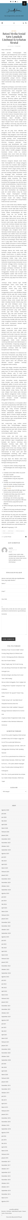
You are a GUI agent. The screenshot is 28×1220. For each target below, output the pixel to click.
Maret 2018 (5, 1150)
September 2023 (6, 933)
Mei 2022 (4, 987)
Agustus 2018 (5, 1132)
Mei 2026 (4, 821)
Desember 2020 (6, 1049)
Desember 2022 (6, 966)
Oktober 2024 (5, 886)
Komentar (4, 614)
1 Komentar (17, 46)
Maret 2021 (5, 1038)
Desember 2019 (6, 1085)
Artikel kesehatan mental (8, 533)
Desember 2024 (6, 879)
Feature (24, 1211)
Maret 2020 (5, 1074)
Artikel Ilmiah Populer (17, 1211)
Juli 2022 (4, 980)
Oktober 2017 (5, 1169)
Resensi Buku (8, 1213)
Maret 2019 (5, 1107)
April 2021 (4, 1034)
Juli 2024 (4, 897)
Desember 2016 (6, 1176)
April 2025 (4, 864)
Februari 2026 (5, 831)
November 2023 (6, 926)
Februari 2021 (5, 1042)
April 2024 (4, 908)
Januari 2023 (5, 962)
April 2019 (4, 1103)
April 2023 (4, 951)
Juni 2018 (4, 1140)
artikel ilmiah (10, 531)
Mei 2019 (4, 1100)
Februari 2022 (5, 998)
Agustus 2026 (5, 810)
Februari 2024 (5, 915)
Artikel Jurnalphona (20, 531)
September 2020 (6, 1060)
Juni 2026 (4, 817)
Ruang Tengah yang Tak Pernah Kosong (12, 664)
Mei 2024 (4, 904)
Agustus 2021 (5, 1020)
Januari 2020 (5, 1082)
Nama (4, 583)
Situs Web (4, 599)
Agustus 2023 (5, 937)
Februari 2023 (5, 958)
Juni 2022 (4, 984)
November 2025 (6, 842)
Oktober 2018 (5, 1125)
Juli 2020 (4, 1063)
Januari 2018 (5, 1158)
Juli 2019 (4, 1096)
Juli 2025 (4, 857)
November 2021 (6, 1009)
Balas (10, 551)
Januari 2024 (5, 918)
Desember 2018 (6, 1118)
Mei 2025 (4, 860)
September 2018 (6, 1129)
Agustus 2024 (5, 893)
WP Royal (19, 1217)
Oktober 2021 (5, 1013)
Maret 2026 (5, 828)
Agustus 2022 (5, 976)
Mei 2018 (4, 1143)
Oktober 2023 (5, 929)
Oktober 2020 (5, 1056)
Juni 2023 (4, 944)
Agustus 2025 (5, 853)
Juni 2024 (4, 900)
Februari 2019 (5, 1111)
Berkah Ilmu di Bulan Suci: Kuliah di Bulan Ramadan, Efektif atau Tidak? (13, 777)
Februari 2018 (5, 1154)
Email (3, 591)
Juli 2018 (4, 1136)
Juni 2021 (4, 1027)
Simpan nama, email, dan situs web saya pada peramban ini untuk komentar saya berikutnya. (14, 610)
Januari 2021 (5, 1045)
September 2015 (6, 1190)
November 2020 (6, 1053)
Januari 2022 (5, 1002)
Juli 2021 (4, 1024)
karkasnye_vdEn (6, 763)
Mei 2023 (4, 947)
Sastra (3, 1213)
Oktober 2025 (5, 846)
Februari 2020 (5, 1078)
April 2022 (4, 991)
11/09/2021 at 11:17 (13, 549)
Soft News (8, 1211)
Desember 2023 (6, 922)
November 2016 (6, 1179)
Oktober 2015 (5, 1187)
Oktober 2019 (5, 1092)
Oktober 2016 (5, 1183)
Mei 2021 (4, 1031)
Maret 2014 (5, 1197)
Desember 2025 (6, 839)
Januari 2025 (5, 875)
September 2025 (6, 850)
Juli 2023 (4, 940)
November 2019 (6, 1089)
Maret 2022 (5, 995)
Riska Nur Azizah (6, 774)
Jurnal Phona (7, 536)
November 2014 (6, 1194)
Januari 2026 (5, 835)
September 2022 (6, 973)
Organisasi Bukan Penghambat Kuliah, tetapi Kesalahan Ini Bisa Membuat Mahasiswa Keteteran (13, 721)
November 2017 (6, 1165)
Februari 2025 (5, 871)
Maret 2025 (5, 868)
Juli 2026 (4, 813)
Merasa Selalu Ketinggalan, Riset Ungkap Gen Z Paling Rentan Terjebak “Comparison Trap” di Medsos (14, 685)
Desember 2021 (6, 1005)
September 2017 (6, 1172)
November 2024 (6, 882)
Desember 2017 (6, 1161)
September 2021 (6, 1016)
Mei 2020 (4, 1067)
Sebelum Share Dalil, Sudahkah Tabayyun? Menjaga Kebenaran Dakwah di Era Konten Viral (13, 710)
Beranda (4, 1211)
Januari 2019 (5, 1114)
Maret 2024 (5, 911)
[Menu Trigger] (24, 3)
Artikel (14, 31)
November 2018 (6, 1121)
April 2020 (4, 1071)
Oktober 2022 (5, 969)
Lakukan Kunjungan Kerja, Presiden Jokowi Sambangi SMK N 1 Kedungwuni (13, 767)
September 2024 (6, 889)
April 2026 (4, 824)
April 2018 (4, 1147)
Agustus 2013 (5, 1201)
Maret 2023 (5, 955)
